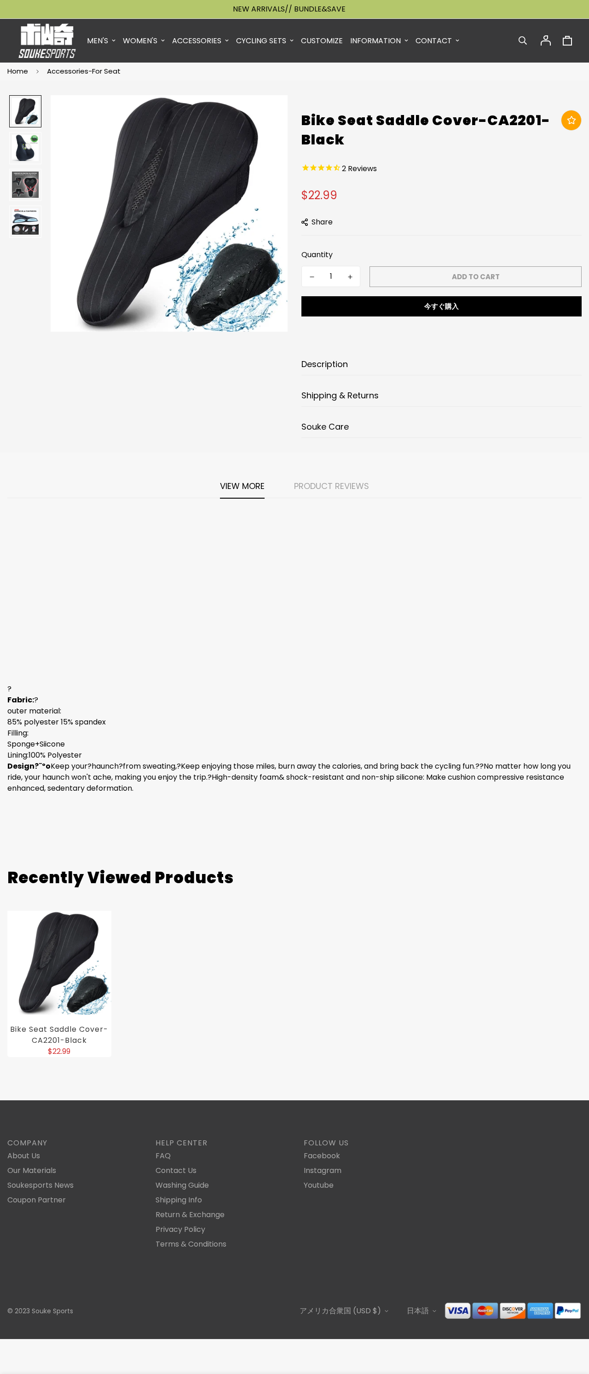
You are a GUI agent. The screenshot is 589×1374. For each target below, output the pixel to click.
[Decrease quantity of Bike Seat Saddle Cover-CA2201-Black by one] (312, 276)
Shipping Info (179, 1200)
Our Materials (31, 1170)
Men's (97, 40)
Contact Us (176, 1170)
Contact (434, 40)
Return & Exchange (190, 1214)
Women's (140, 40)
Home (17, 71)
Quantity (317, 254)
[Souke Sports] (47, 41)
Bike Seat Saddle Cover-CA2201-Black (59, 1035)
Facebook (322, 1155)
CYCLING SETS (261, 40)
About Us (23, 1155)
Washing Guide (182, 1185)
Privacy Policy (180, 1229)
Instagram (322, 1170)
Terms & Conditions (191, 1244)
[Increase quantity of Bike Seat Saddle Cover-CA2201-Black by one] (350, 276)
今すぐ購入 (441, 306)
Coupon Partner (36, 1200)
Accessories (196, 40)
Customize (322, 40)
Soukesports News (40, 1185)
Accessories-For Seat (84, 71)
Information (375, 40)
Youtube (319, 1185)
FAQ (163, 1155)
